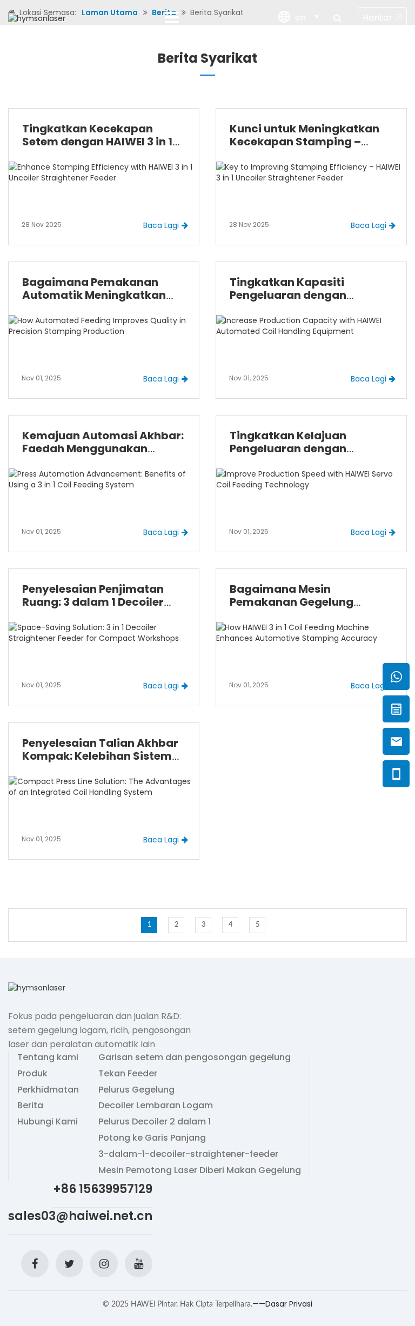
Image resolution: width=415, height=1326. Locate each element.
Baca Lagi (161, 225)
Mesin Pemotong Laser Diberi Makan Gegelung (199, 1170)
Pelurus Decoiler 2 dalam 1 (154, 1122)
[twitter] (69, 1263)
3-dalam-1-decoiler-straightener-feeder (188, 1154)
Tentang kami (47, 1057)
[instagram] (104, 1263)
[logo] (36, 17)
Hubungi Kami (47, 1122)
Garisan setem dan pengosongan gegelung (194, 1057)
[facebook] (35, 1263)
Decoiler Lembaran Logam (155, 1105)
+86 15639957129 (102, 1189)
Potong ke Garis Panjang (152, 1138)
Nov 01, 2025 (41, 378)
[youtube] (138, 1263)
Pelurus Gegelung (136, 1090)
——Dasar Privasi (282, 1303)
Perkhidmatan (48, 1090)
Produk (32, 1074)
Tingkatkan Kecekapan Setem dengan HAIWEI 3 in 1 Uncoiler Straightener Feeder (102, 141)
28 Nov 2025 (42, 224)
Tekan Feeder (127, 1074)
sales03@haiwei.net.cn (80, 1216)
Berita (30, 1105)
